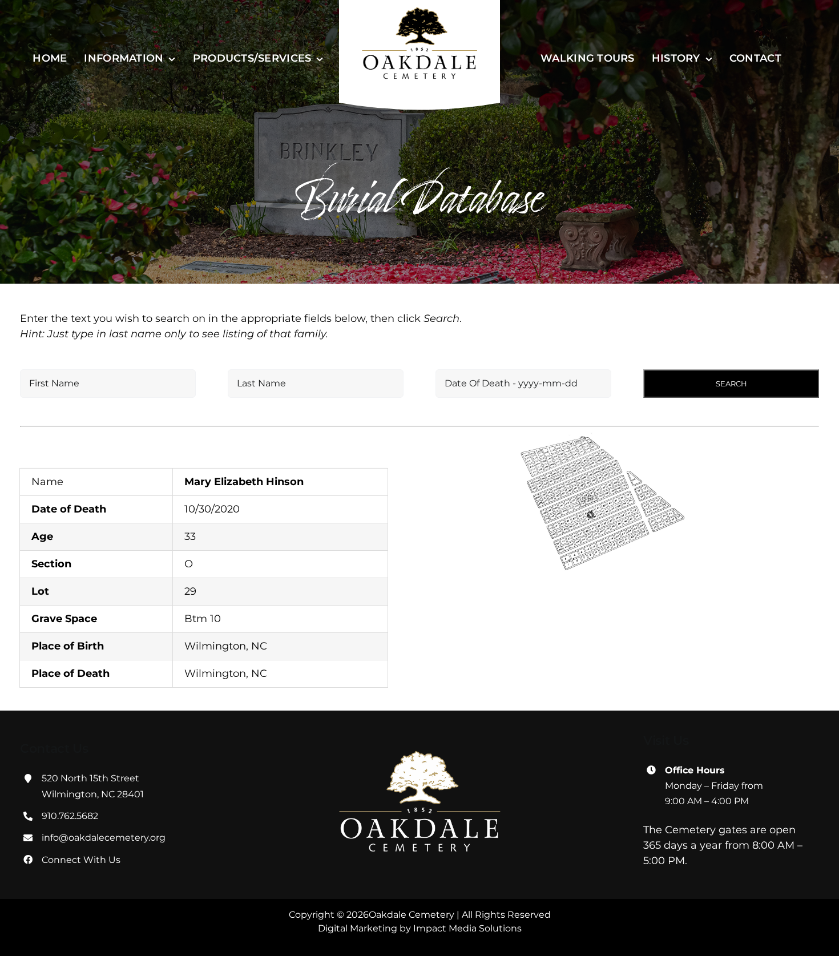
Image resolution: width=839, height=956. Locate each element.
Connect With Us (81, 859)
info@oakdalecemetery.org (104, 837)
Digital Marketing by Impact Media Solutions (420, 928)
